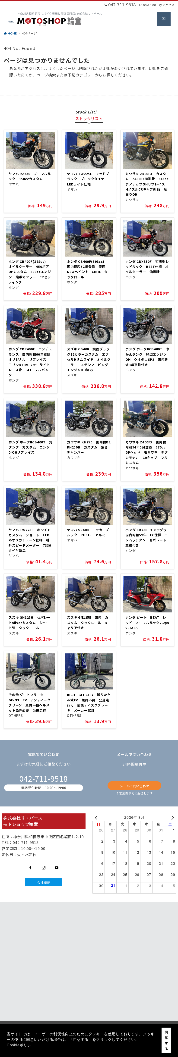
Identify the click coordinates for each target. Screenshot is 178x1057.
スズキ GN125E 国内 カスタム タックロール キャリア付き (87, 622)
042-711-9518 (43, 778)
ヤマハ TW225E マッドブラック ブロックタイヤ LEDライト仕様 (88, 178)
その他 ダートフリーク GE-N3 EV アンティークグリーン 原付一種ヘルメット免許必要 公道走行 (30, 702)
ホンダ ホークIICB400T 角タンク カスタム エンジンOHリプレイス (31, 447)
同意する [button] (166, 1040)
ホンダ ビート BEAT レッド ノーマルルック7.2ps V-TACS (149, 622)
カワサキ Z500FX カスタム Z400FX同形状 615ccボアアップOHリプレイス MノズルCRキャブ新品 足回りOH (147, 184)
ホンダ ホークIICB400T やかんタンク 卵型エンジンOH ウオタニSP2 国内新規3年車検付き (147, 357)
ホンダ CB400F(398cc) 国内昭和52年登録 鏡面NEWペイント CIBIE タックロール (87, 269)
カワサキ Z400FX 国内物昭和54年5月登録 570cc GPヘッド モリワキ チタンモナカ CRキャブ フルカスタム (147, 452)
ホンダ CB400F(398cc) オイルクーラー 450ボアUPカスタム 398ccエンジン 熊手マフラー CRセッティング (30, 272)
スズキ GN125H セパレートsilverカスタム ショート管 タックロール (30, 622)
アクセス (168, 5)
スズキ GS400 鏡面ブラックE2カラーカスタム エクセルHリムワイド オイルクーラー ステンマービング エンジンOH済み (89, 359)
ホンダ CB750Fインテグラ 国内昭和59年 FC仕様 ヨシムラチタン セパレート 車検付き (147, 537)
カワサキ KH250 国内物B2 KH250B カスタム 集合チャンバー (90, 447)
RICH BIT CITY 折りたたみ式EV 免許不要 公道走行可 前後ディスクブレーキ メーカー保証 (89, 702)
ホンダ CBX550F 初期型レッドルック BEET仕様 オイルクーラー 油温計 (147, 266)
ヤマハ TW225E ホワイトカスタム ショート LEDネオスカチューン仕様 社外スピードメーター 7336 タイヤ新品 (33, 540)
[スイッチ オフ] (164, 19)
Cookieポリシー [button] (21, 1045)
